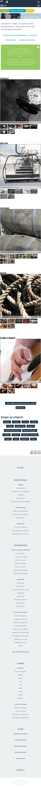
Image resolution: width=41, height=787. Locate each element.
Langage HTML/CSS (20, 619)
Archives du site (20, 752)
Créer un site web (20, 612)
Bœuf (20, 688)
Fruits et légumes (20, 671)
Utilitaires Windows (20, 600)
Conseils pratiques (20, 708)
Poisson (20, 695)
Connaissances (20, 507)
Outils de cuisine (20, 704)
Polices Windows (20, 563)
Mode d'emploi (11, 40)
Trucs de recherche (20, 527)
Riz (21, 681)
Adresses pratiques (21, 734)
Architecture (20, 426)
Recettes (20, 668)
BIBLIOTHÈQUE (20, 480)
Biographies (20, 518)
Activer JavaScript (20, 557)
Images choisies (20, 740)
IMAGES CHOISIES (17, 11)
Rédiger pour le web (20, 639)
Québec (7, 422)
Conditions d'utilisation (27, 40)
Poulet (20, 691)
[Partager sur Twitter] (35, 453)
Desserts (20, 698)
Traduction (20, 495)
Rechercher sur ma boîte (20, 534)
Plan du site (20, 758)
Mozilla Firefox (20, 606)
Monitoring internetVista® (20, 780)
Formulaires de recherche (20, 530)
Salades (20, 675)
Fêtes (33, 439)
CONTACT (20, 770)
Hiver (16, 439)
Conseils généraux (20, 616)
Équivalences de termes (20, 714)
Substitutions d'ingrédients (20, 718)
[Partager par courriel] (39, 453)
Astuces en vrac (20, 560)
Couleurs (16, 422)
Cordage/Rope (4, 317)
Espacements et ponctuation (20, 501)
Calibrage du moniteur (20, 570)
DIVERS (20, 729)
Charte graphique (20, 626)
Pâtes (21, 678)
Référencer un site (20, 642)
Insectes (16, 435)
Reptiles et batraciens (30, 435)
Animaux (30, 426)
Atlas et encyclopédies (20, 511)
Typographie (20, 498)
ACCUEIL (20, 468)
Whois (20, 646)
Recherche (20, 524)
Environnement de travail (20, 590)
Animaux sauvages (30, 430)
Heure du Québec (20, 746)
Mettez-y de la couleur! (20, 629)
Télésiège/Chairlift (5, 187)
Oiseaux (6, 435)
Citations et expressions (20, 514)
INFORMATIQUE (20, 545)
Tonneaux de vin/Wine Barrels (8, 252)
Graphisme (20, 593)
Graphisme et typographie (20, 632)
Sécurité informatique (21, 573)
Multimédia (20, 596)
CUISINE (20, 663)
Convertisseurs (21, 711)
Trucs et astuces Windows (20, 550)
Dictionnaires (20, 488)
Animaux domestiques (12, 430)
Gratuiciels (20, 579)
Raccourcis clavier (20, 567)
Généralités (20, 553)
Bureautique (20, 586)
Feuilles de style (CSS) (20, 622)
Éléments (25, 439)
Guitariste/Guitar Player (7, 382)
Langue (20, 485)
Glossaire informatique (20, 652)
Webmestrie (20, 603)
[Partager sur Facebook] (32, 453)
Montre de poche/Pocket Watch (8, 122)
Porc (20, 685)
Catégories (33, 35)
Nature (8, 439)
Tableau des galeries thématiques (15, 35)
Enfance (34, 422)
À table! (10, 426)
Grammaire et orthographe (20, 491)
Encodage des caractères (20, 636)
